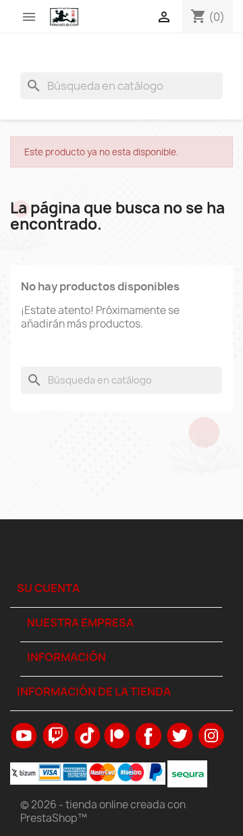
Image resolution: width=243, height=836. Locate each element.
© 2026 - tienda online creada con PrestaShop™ (103, 811)
